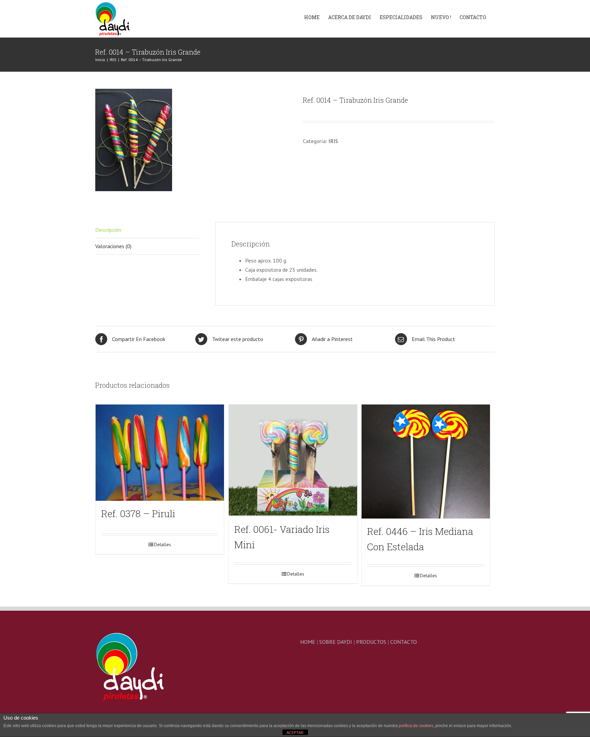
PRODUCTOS (371, 641)
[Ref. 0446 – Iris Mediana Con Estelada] (426, 462)
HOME (307, 641)
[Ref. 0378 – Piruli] (160, 453)
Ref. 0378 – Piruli (138, 513)
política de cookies (416, 725)
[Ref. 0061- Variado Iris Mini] (293, 460)
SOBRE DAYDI (335, 641)
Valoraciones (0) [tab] (113, 246)
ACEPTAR (295, 733)
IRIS (333, 141)
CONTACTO (403, 641)
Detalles (162, 544)
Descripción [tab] (108, 229)
